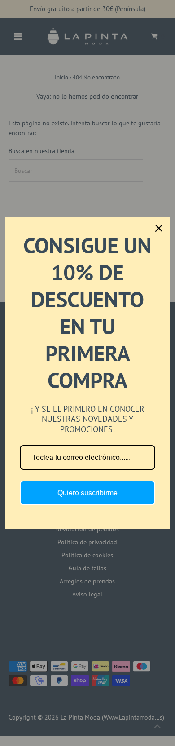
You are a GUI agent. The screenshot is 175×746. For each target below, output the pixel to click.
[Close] (159, 228)
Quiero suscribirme (87, 493)
